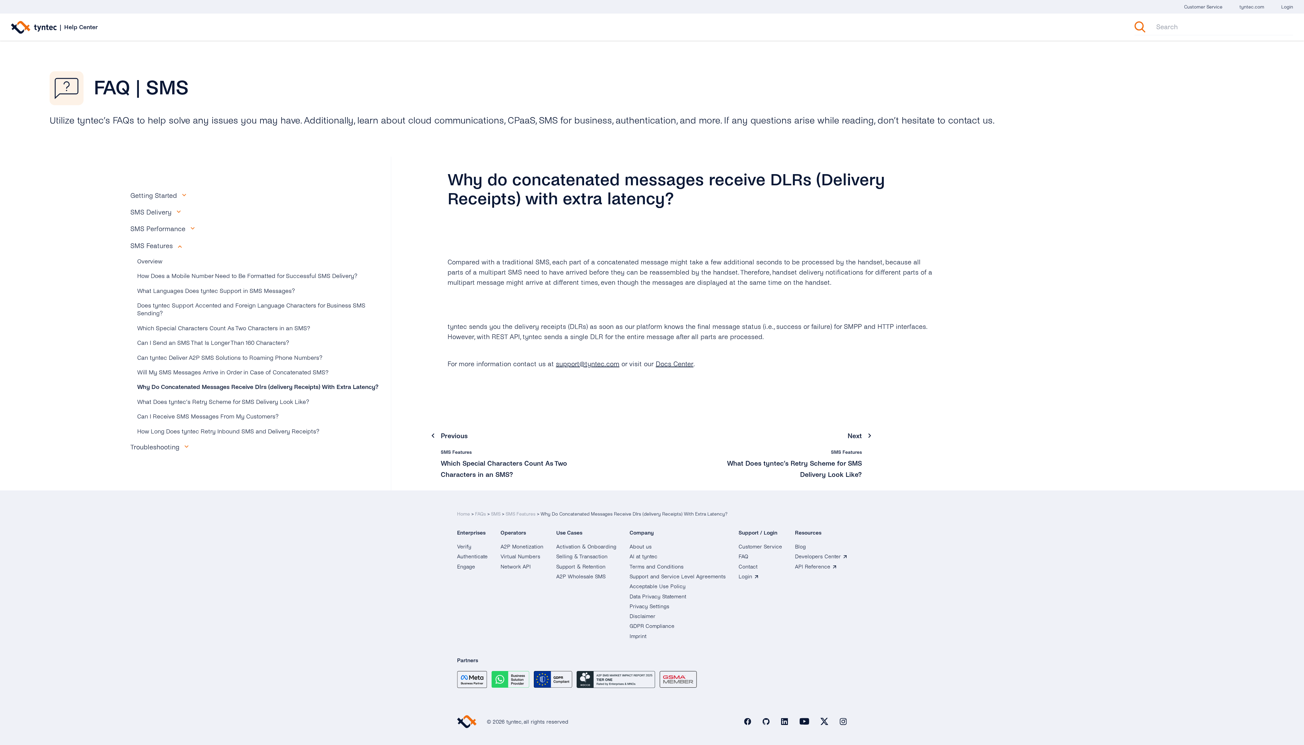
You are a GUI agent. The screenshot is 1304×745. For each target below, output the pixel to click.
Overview (149, 261)
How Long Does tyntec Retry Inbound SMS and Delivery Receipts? (228, 431)
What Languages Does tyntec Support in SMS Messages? (216, 291)
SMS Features (521, 514)
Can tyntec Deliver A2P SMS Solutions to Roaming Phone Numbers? (230, 358)
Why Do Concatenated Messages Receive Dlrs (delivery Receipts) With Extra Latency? (258, 387)
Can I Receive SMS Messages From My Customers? (208, 416)
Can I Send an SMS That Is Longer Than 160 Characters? (213, 343)
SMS (496, 514)
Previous (454, 436)
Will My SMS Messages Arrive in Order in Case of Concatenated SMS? (233, 372)
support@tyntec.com (587, 364)
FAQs (480, 514)
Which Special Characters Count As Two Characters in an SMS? (223, 328)
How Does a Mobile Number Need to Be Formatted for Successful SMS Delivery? (247, 276)
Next (855, 436)
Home (463, 514)
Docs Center (674, 364)
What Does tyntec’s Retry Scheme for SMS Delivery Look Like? (223, 402)
